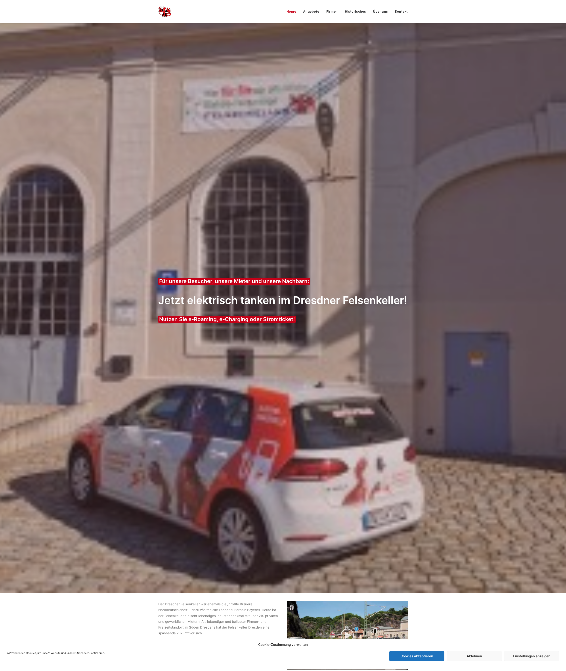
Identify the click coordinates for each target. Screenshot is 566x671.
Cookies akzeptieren (416, 656)
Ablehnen (474, 656)
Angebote (311, 11)
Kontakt (401, 11)
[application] (347, 635)
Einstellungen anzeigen (531, 656)
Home (291, 11)
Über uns (380, 11)
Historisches (355, 11)
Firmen (332, 11)
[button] (347, 635)
